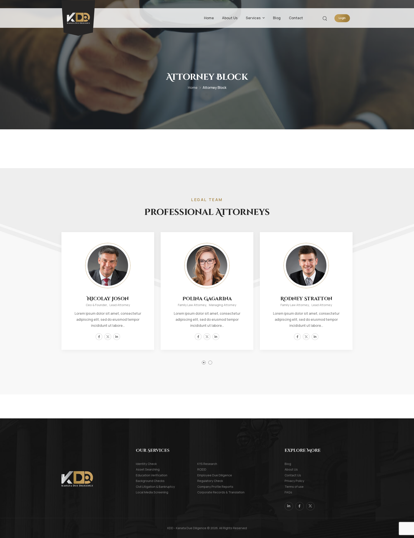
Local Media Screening (142, 492)
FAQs (288, 492)
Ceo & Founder (96, 305)
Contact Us (290, 475)
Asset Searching (142, 469)
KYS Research (203, 464)
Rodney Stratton (306, 299)
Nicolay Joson (108, 299)
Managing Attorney (222, 305)
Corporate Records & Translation (203, 492)
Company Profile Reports (203, 487)
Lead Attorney (120, 305)
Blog (277, 18)
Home (209, 18)
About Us (230, 18)
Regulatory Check (203, 481)
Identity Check (142, 464)
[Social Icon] (289, 506)
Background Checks (142, 481)
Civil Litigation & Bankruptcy (142, 487)
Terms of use (290, 487)
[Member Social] (99, 336)
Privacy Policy (290, 481)
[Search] (325, 18)
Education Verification (142, 475)
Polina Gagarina (207, 299)
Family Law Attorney (192, 305)
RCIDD (201, 469)
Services (253, 18)
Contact (296, 18)
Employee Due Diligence (203, 475)
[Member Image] (107, 265)
